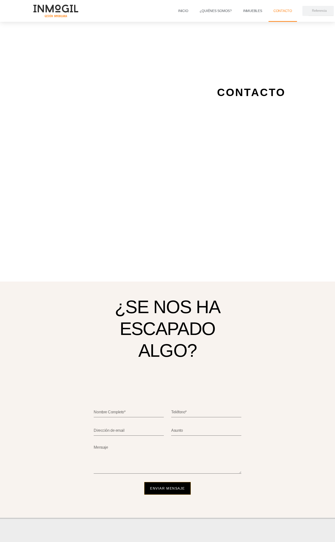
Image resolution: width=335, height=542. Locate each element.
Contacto (282, 11)
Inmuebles (252, 11)
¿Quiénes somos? (216, 11)
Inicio (183, 11)
